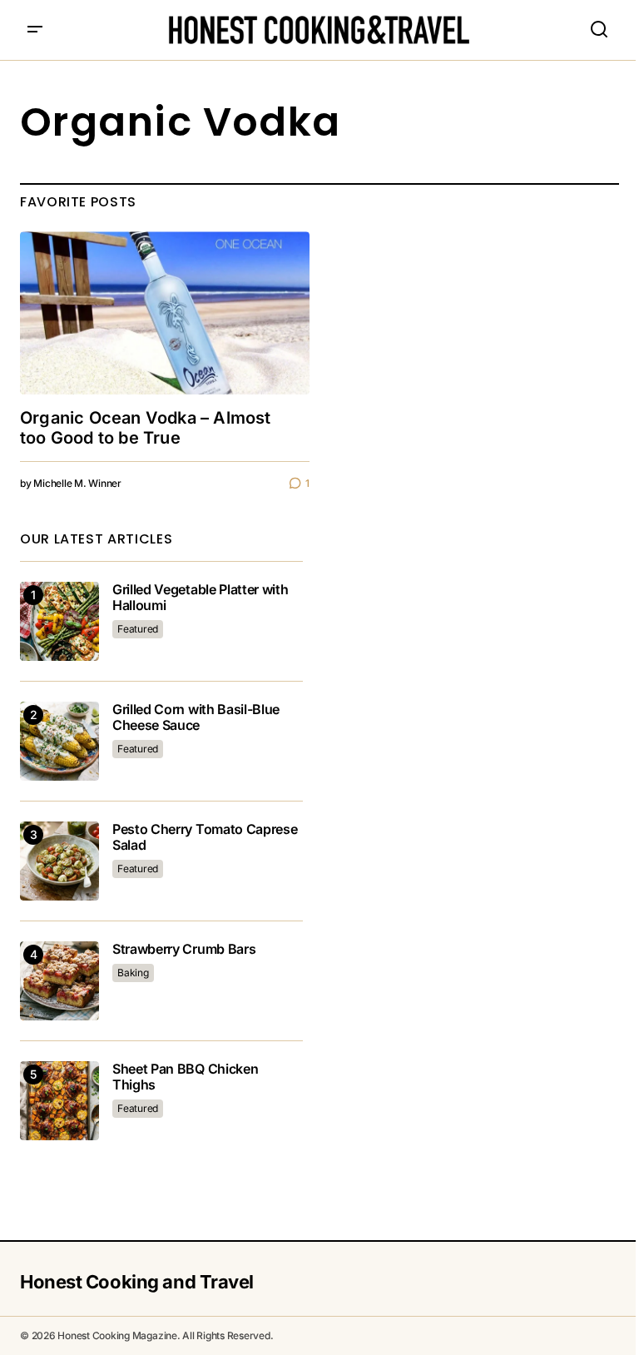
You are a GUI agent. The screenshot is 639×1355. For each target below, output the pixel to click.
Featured (137, 629)
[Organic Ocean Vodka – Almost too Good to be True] (165, 313)
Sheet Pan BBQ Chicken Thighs (185, 1077)
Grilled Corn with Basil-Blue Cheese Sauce (196, 717)
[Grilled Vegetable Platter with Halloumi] (59, 621)
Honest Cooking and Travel (137, 1282)
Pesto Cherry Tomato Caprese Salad (204, 837)
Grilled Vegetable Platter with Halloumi (200, 597)
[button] (35, 30)
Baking (133, 972)
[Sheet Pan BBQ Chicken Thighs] (59, 1100)
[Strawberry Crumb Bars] (59, 980)
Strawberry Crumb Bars (183, 949)
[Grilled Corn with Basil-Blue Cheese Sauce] (59, 741)
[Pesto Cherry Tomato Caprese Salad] (59, 861)
